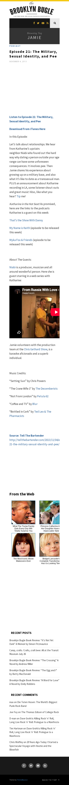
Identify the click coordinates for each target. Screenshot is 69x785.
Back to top (49, 780)
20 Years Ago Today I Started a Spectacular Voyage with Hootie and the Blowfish (33, 746)
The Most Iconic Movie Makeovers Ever (23, 560)
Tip (19, 196)
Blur (35, 404)
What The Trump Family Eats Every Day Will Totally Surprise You (23, 528)
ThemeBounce (22, 780)
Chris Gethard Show (35, 349)
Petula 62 (42, 396)
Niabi (12, 267)
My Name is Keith (19, 228)
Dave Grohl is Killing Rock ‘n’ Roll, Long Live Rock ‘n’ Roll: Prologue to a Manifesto (32, 732)
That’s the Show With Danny (26, 220)
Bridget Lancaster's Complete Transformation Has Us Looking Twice (51, 561)
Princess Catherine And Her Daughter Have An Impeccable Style (51, 528)
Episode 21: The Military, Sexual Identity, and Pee (33, 53)
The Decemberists (47, 388)
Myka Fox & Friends (20, 240)
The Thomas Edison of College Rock (40, 712)
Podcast (15, 46)
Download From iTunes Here (27, 129)
